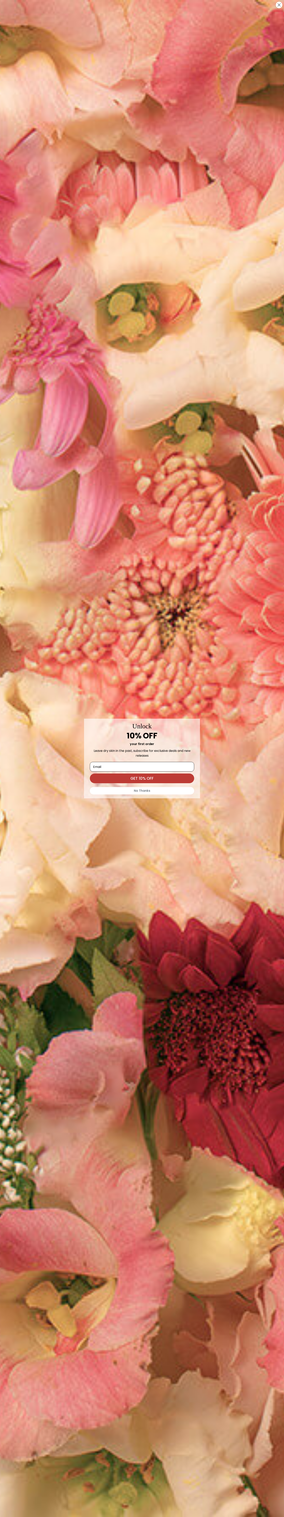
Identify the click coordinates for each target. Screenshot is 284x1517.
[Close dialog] (279, 5)
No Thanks (142, 790)
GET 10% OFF (142, 778)
